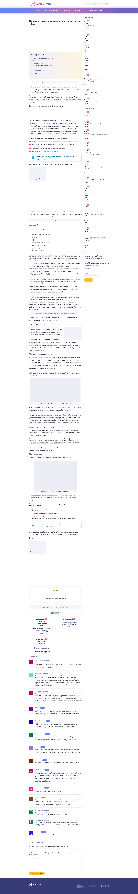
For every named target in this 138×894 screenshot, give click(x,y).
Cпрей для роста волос (97, 25)
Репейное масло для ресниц (98, 134)
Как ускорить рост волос (97, 193)
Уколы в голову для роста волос (38, 178)
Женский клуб (41, 10)
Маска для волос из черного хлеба (37, 552)
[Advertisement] (55, 40)
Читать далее (87, 268)
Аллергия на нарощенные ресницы (97, 80)
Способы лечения (38, 63)
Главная (32, 16)
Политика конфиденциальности (42, 887)
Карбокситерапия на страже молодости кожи (69, 624)
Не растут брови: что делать (98, 114)
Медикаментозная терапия (44, 65)
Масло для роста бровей (97, 123)
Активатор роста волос (73, 338)
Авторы (73, 887)
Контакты (31, 887)
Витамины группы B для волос (99, 167)
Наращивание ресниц (94, 10)
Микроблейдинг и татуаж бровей (59, 10)
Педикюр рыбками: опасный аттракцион (94, 257)
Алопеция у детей (95, 92)
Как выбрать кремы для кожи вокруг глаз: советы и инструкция (41, 650)
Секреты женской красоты (91, 252)
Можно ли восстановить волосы (97, 180)
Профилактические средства (44, 68)
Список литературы (55, 887)
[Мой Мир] (58, 613)
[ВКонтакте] (52, 613)
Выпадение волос (79, 10)
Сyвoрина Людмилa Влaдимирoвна (55, 598)
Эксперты (67, 887)
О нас (62, 887)
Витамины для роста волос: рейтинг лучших (98, 153)
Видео (35, 73)
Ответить (46, 660)
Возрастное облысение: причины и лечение (45, 61)
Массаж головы (40, 70)
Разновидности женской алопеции (43, 58)
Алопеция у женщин (96, 101)
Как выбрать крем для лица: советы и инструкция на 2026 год (41, 631)
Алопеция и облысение (40, 16)
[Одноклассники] (56, 613)
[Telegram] (54, 613)
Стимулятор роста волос (97, 214)
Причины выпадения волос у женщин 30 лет (98, 237)
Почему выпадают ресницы (98, 144)
